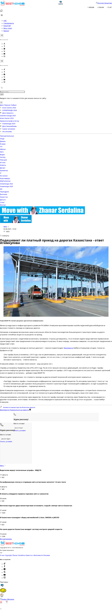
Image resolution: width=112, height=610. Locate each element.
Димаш (3, 141)
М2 (1, 189)
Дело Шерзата (7, 113)
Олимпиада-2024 (8, 124)
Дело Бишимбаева (9, 126)
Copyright (8, 555)
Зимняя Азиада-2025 (8, 116)
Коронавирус (5, 178)
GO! (2, 94)
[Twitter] (4, 51)
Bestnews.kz (68, 348)
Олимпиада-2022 (6, 184)
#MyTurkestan (5, 181)
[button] (2, 15)
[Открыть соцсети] (2, 35)
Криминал (4, 170)
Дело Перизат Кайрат (8, 105)
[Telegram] (4, 49)
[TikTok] (4, 44)
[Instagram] (4, 56)
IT (0, 173)
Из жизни (4, 176)
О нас (2, 555)
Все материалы (6, 539)
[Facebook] (4, 46)
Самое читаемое (8, 129)
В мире (3, 144)
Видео (2, 154)
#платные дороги (28, 407)
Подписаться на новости (14, 410)
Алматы (3, 165)
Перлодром (4, 192)
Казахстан (4, 197)
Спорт (2, 202)
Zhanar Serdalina (18, 555)
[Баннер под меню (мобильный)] (16, 222)
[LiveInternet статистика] (4, 606)
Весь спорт (8, 28)
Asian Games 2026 (9, 108)
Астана (2, 162)
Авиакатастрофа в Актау (9, 121)
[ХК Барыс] (2, 587)
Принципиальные (7, 136)
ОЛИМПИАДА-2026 (9, 110)
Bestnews (3, 194)
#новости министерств (12, 407)
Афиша (3, 149)
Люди (2, 139)
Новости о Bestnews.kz (34, 555)
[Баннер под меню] (42, 214)
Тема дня (3, 160)
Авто (2, 152)
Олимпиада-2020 (6, 186)
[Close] (1, 103)
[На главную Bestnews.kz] (12, 545)
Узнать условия (20, 430)
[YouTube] (4, 54)
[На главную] (1, 11)
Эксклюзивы (7, 131)
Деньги (3, 200)
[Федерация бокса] (2, 597)
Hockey (2, 157)
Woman (3, 205)
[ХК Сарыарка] (3, 592)
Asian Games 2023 (7, 118)
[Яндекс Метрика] (7, 599)
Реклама (46, 555)
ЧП (1, 146)
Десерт (2, 168)
